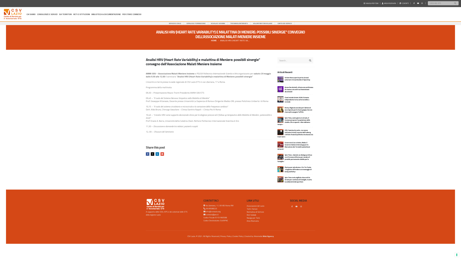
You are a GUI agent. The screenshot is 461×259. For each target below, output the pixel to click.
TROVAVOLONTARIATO (239, 23)
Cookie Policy (238, 236)
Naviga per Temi (253, 217)
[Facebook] (414, 3)
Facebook (147, 154)
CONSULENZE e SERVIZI (47, 14)
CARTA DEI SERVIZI (285, 23)
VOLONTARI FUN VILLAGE (262, 23)
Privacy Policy (225, 236)
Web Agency (268, 236)
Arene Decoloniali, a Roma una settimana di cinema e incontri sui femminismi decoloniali (299, 89)
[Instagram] (422, 3)
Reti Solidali (251, 214)
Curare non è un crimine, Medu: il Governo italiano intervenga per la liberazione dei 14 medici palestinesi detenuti (293, 145)
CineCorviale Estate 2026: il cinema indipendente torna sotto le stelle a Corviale (297, 99)
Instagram (301, 206)
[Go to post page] (280, 79)
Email (162, 154)
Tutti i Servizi (252, 208)
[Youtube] (418, 3)
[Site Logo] (12, 14)
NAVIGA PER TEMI (371, 3)
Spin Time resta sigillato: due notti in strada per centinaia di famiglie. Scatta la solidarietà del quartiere (298, 179)
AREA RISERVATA (389, 3)
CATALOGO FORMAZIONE (196, 23)
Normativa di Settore (255, 211)
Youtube (296, 206)
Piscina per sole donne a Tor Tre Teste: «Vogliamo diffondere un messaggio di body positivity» (298, 169)
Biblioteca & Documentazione (106, 14)
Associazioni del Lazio (255, 205)
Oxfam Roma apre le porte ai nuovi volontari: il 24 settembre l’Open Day (297, 78)
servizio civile (175, 23)
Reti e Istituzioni (81, 14)
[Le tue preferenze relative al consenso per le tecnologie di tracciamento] (457, 255)
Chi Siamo (31, 14)
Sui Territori (65, 14)
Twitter (152, 154)
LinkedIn (157, 154)
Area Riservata (253, 220)
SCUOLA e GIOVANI (218, 23)
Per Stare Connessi (131, 14)
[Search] (455, 3)
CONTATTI (405, 3)
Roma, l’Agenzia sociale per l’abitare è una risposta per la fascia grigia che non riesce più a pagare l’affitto (298, 109)
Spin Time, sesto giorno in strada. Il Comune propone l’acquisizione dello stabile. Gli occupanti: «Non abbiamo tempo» (293, 121)
